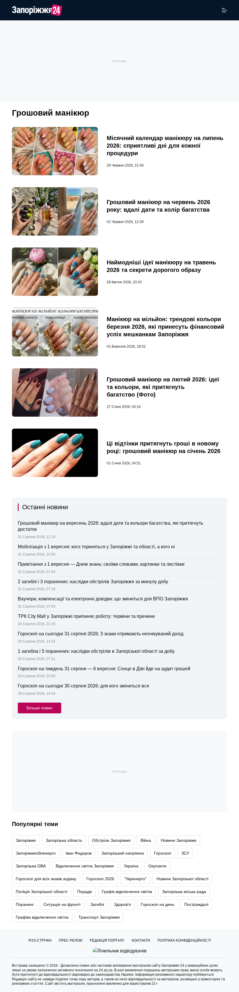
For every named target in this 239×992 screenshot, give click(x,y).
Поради (84, 891)
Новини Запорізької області (182, 878)
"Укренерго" (135, 878)
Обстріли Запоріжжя (111, 840)
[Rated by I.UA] (120, 950)
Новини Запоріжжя (178, 840)
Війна (145, 840)
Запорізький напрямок (122, 853)
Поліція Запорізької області (41, 891)
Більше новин (39, 707)
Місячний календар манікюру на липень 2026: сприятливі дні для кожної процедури (165, 145)
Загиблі (97, 904)
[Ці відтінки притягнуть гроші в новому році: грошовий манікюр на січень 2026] (55, 453)
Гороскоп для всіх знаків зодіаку (46, 878)
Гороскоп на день (157, 904)
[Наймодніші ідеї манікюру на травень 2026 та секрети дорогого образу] (55, 271)
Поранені (25, 904)
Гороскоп (162, 853)
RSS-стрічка (40, 940)
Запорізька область (64, 840)
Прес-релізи (70, 940)
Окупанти (157, 866)
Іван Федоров (79, 853)
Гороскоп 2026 (100, 878)
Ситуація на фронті (61, 904)
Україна (131, 866)
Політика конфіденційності (184, 940)
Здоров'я (122, 904)
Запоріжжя (26, 840)
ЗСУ (185, 853)
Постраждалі (196, 904)
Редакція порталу (107, 940)
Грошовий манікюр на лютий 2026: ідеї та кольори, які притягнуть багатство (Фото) (163, 387)
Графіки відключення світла (42, 917)
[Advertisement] (119, 61)
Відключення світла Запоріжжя (85, 866)
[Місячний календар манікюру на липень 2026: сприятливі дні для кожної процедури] (55, 151)
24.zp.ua (106, 970)
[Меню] (224, 10)
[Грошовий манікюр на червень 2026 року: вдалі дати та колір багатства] (55, 211)
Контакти (141, 940)
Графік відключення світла (127, 891)
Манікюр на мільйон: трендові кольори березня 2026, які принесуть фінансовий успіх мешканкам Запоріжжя (165, 326)
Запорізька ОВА (31, 866)
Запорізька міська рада (184, 891)
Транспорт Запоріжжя (99, 917)
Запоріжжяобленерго (36, 853)
